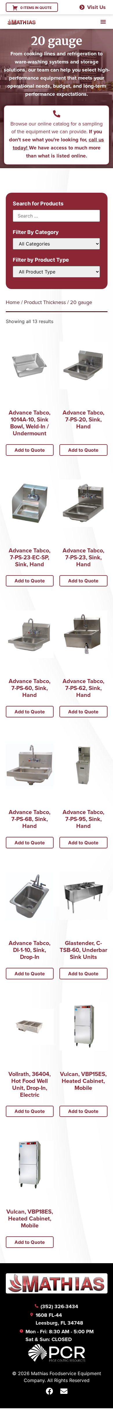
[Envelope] (64, 1391)
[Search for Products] (56, 216)
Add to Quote (29, 450)
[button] (103, 21)
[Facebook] (49, 1391)
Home (13, 302)
